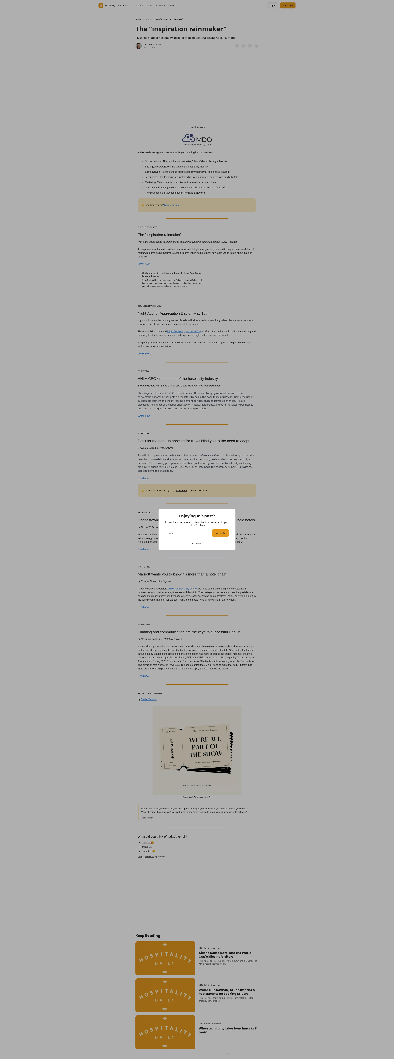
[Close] (230, 514)
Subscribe (220, 533)
